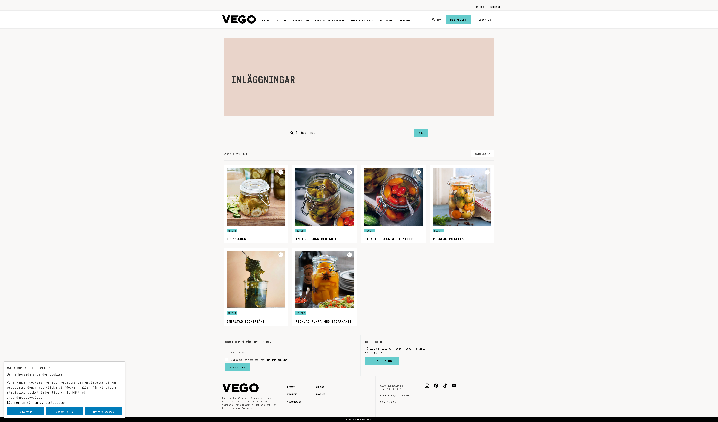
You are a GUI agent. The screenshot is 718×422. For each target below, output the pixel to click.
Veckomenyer (294, 401)
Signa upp (237, 366)
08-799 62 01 (388, 401)
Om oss (479, 6)
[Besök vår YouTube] (454, 386)
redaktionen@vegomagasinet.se (398, 395)
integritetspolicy (277, 359)
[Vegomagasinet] (239, 19)
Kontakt (495, 6)
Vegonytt (292, 394)
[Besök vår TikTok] (445, 386)
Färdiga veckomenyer (330, 20)
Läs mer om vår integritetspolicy (36, 401)
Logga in (484, 19)
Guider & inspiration (293, 20)
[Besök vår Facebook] (436, 386)
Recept (266, 20)
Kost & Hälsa (360, 20)
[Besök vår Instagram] (427, 386)
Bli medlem (458, 19)
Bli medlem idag (382, 360)
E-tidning (386, 20)
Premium (404, 20)
